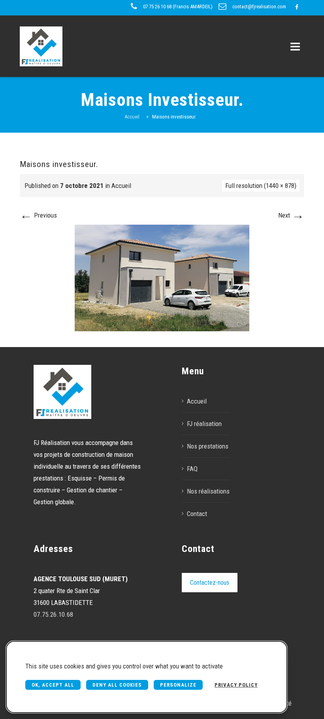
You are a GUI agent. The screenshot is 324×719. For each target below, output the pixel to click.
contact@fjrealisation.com (259, 6)
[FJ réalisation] (41, 46)
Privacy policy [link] (236, 685)
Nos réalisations (208, 491)
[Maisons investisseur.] (162, 277)
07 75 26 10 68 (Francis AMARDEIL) (178, 6)
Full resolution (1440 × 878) (260, 186)
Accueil (121, 186)
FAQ (192, 469)
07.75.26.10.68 (53, 614)
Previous (38, 215)
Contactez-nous (209, 582)
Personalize (178, 685)
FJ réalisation (204, 424)
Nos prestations (207, 446)
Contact (197, 514)
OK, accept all (53, 685)
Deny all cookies (117, 685)
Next (291, 215)
